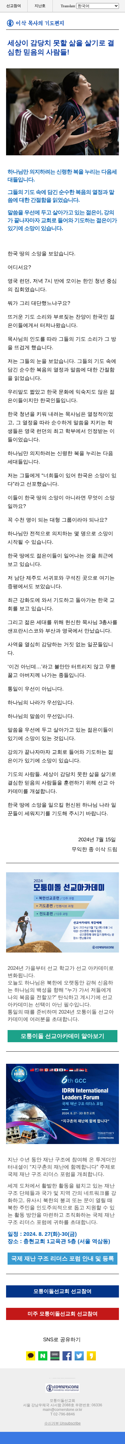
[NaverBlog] (42, 1355)
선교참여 (13, 6)
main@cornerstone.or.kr (62, 1410)
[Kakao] (30, 1355)
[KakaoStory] (91, 1355)
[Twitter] (79, 1355)
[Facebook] (67, 1355)
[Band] (54, 1355)
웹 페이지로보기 (62, 1376)
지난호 (40, 6)
